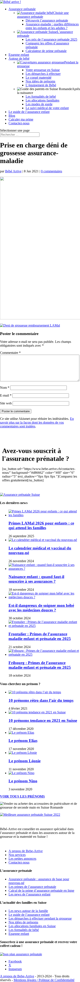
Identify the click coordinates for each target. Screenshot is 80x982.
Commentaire (10, 352)
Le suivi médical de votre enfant (47, 108)
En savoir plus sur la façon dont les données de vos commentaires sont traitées (37, 422)
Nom (4, 387)
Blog (12, 115)
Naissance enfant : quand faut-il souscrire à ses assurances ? (36, 579)
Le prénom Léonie (25, 761)
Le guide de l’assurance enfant (29, 112)
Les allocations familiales (42, 100)
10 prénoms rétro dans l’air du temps (41, 700)
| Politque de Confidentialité (55, 980)
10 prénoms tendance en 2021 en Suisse (43, 720)
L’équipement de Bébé (41, 85)
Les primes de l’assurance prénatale (32, 887)
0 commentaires (51, 171)
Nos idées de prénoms (40, 81)
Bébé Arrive (13, 171)
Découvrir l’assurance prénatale (47, 20)
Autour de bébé (19, 58)
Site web (6, 403)
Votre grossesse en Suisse (43, 70)
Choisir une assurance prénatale (43, 14)
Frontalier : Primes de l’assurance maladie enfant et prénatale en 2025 (40, 636)
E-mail (6, 395)
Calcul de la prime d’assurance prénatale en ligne (41, 890)
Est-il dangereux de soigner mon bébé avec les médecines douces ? (41, 607)
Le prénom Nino (23, 781)
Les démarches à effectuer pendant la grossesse (40, 918)
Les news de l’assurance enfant (29, 894)
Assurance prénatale (22, 9)
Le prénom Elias (23, 740)
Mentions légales (25, 980)
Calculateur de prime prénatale (46, 51)
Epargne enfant (19, 54)
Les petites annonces (22, 858)
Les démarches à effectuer (43, 74)
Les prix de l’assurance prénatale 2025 (51, 39)
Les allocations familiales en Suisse (32, 926)
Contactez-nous (19, 123)
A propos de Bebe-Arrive (26, 851)
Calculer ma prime (21, 119)
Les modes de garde (39, 104)
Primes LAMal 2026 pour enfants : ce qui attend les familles (41, 525)
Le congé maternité (38, 77)
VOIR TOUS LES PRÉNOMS (22, 796)
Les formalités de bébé (41, 96)
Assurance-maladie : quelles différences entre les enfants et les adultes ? (52, 26)
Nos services (17, 855)
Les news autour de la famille (28, 911)
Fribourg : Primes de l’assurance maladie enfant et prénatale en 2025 (40, 665)
